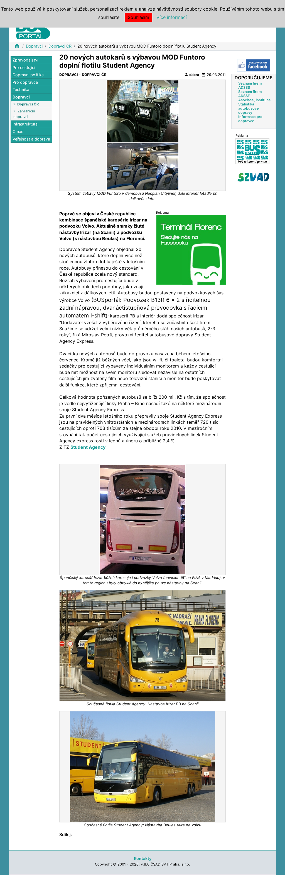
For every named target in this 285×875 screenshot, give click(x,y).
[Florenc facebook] (191, 250)
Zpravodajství (25, 60)
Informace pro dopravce (250, 119)
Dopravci (34, 46)
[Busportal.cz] (33, 29)
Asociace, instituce (254, 100)
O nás (18, 131)
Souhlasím (138, 17)
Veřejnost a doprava (31, 139)
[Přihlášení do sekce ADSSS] (253, 177)
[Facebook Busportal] (253, 65)
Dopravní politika (28, 74)
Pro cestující (24, 67)
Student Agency (87, 447)
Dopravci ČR (60, 46)
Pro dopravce (25, 82)
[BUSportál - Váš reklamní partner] (252, 151)
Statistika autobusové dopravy (248, 108)
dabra (191, 74)
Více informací (171, 17)
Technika (21, 89)
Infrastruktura (25, 124)
